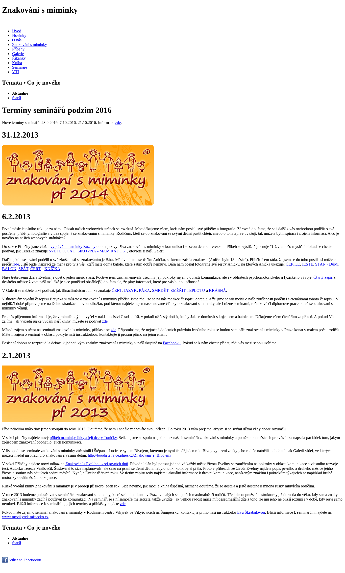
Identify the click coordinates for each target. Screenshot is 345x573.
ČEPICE (293, 264)
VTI (15, 72)
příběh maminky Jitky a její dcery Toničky (83, 437)
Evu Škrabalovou (251, 512)
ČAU (71, 251)
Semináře (19, 67)
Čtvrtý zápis (323, 277)
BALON (9, 269)
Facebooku (172, 343)
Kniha (17, 63)
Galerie (18, 53)
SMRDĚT (160, 290)
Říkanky (19, 58)
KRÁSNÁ (217, 290)
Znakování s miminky (29, 44)
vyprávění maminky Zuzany (73, 246)
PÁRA (144, 290)
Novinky (19, 35)
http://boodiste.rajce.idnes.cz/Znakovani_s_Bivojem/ (129, 455)
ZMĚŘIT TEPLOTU (187, 290)
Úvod (16, 31)
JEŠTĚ (307, 264)
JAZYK (130, 290)
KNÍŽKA (52, 269)
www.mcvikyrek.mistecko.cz (25, 517)
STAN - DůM (326, 264)
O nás (16, 40)
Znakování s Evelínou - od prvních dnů (96, 464)
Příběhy (18, 49)
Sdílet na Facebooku (25, 560)
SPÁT (23, 269)
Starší (16, 98)
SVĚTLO (57, 251)
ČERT (35, 269)
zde (118, 122)
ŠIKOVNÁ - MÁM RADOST (102, 251)
